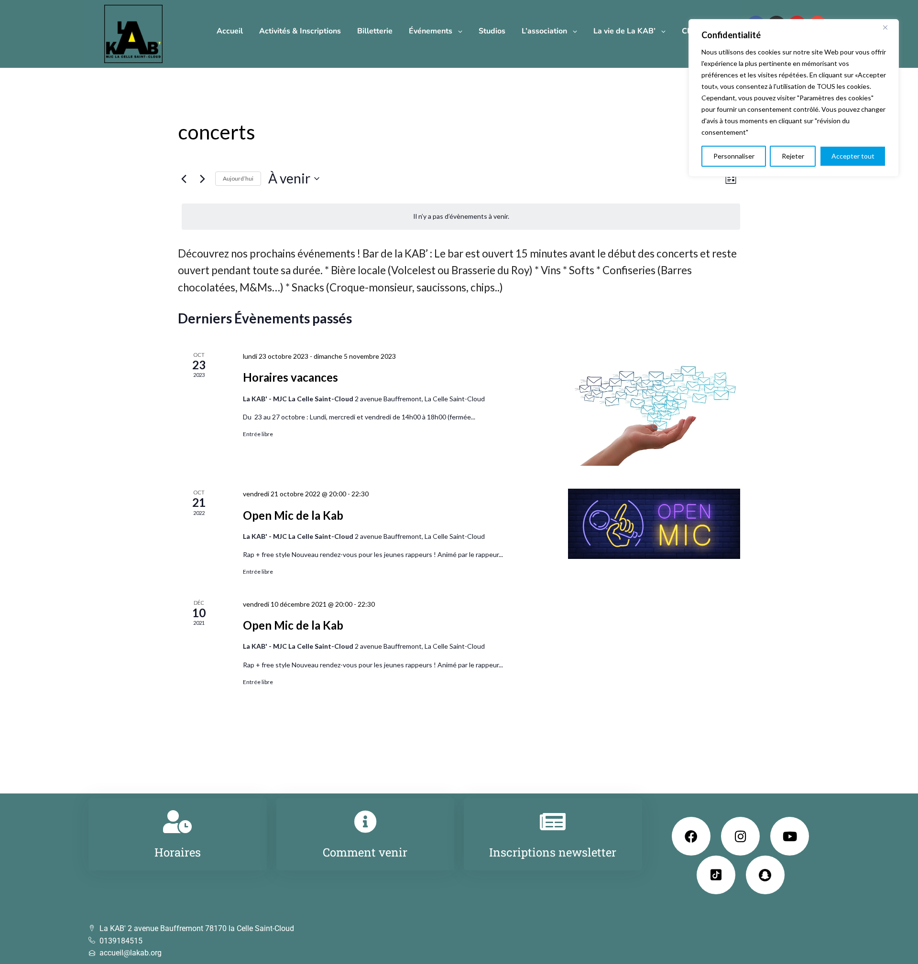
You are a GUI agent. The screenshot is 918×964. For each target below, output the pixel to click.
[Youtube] (789, 836)
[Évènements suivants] (202, 178)
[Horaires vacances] (654, 408)
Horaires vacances (290, 377)
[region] (793, 98)
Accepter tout (852, 156)
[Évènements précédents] (183, 178)
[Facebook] (691, 836)
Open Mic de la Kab (293, 515)
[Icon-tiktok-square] (716, 875)
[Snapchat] (765, 875)
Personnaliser (733, 156)
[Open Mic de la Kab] (654, 524)
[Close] (889, 27)
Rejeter (793, 156)
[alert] (461, 217)
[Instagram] (740, 836)
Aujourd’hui (238, 178)
